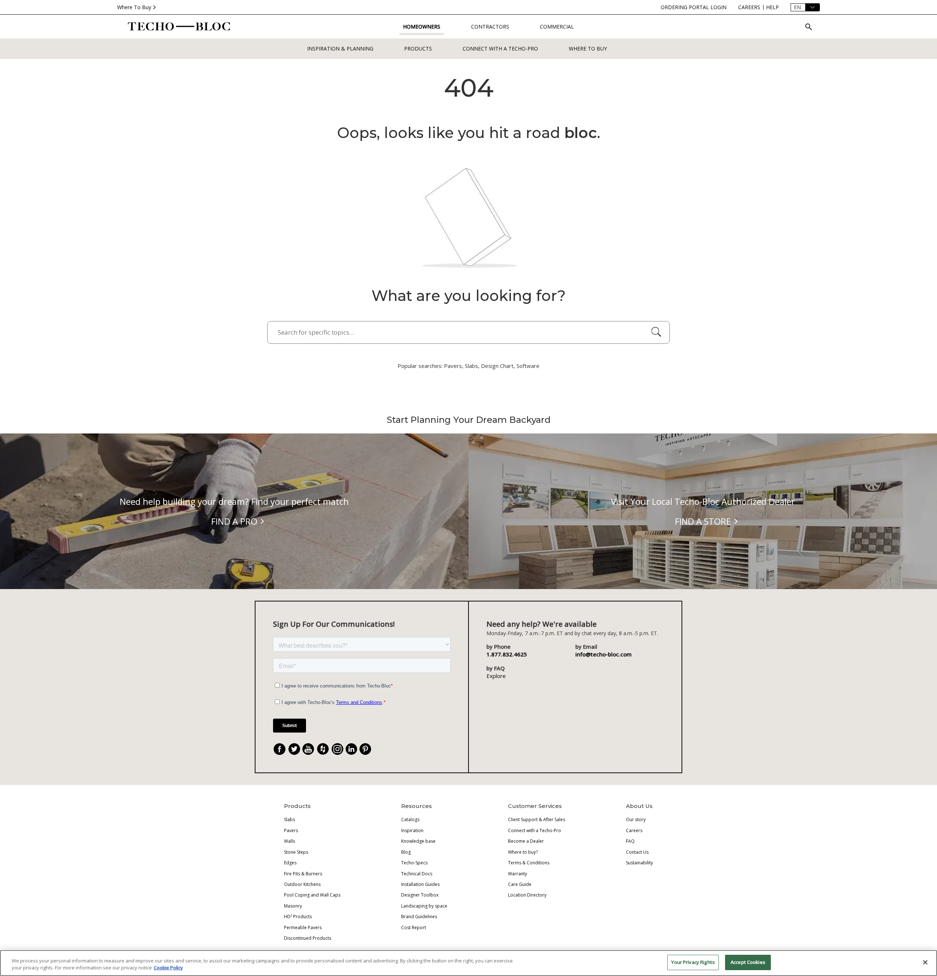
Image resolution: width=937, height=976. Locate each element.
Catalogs (410, 819)
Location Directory (527, 895)
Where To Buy (134, 7)
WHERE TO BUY (588, 48)
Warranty (517, 874)
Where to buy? (523, 852)
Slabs (289, 819)
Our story (636, 819)
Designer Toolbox (419, 895)
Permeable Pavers (303, 927)
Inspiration (412, 830)
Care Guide (519, 884)
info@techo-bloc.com (603, 654)
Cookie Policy (168, 968)
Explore (496, 675)
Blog (406, 852)
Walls (289, 841)
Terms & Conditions (528, 863)
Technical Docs (416, 874)
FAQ (630, 841)
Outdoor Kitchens (302, 884)
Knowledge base (418, 841)
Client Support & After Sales (536, 819)
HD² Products (298, 916)
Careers (634, 830)
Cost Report (413, 927)
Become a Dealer (526, 841)
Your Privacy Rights (692, 962)
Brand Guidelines (419, 916)
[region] (468, 963)
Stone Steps (296, 852)
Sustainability (639, 863)
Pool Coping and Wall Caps (312, 895)
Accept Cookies (748, 962)
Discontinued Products (307, 938)
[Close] (925, 962)
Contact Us (637, 852)
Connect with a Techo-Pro (500, 48)
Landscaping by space (424, 906)
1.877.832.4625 (506, 654)
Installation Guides (420, 884)
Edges (290, 863)
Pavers (291, 830)
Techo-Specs (414, 863)
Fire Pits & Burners (303, 874)
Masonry (293, 906)
